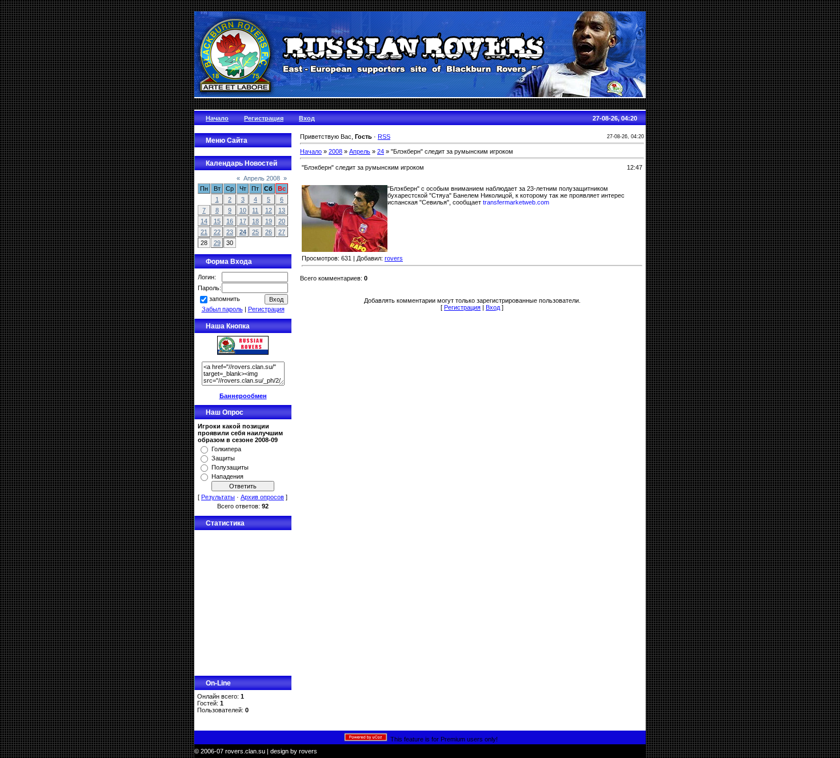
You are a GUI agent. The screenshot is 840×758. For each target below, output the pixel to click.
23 (229, 231)
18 (255, 221)
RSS (384, 136)
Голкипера (226, 449)
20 (281, 221)
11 (255, 210)
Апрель (359, 151)
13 (281, 210)
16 (229, 221)
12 (268, 210)
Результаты (218, 497)
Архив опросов (262, 497)
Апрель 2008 (261, 178)
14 (204, 221)
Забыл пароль (222, 309)
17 (242, 221)
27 (281, 231)
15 (217, 221)
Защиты (223, 458)
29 (217, 242)
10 (242, 210)
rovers (394, 258)
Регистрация (266, 309)
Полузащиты (230, 467)
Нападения (227, 476)
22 (217, 231)
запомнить (224, 298)
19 (268, 221)
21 (204, 231)
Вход (493, 307)
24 (242, 231)
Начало (311, 151)
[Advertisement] (243, 601)
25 (255, 231)
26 (268, 231)
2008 (335, 151)
